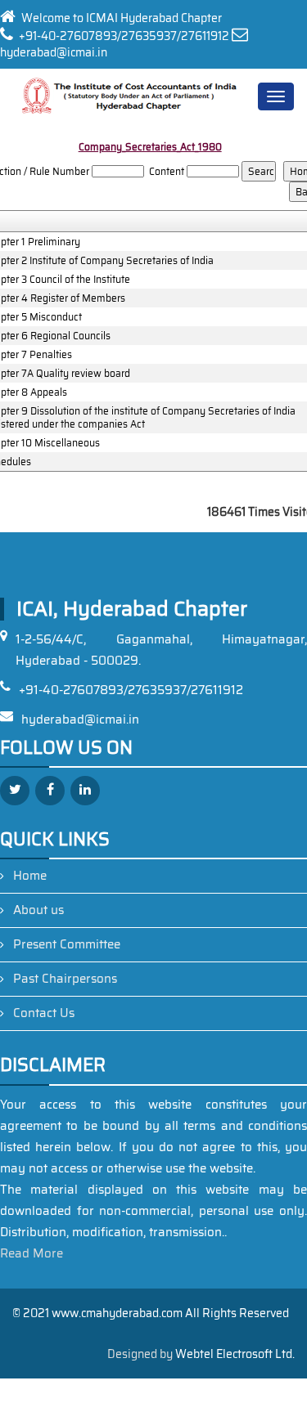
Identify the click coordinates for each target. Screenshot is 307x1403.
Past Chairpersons (65, 978)
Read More (31, 1253)
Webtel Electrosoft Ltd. (235, 1354)
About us (38, 910)
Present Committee (66, 944)
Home (30, 875)
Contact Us (43, 1013)
